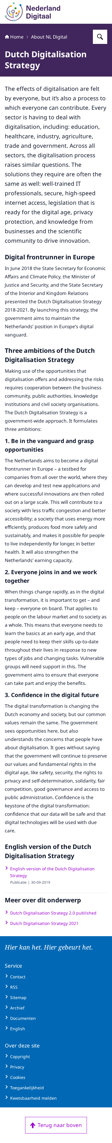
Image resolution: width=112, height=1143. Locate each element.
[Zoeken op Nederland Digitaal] (100, 37)
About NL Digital (49, 37)
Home (17, 37)
